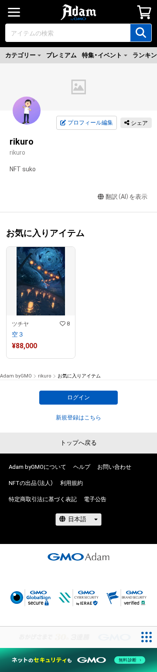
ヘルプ (81, 467)
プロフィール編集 (90, 122)
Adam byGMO (16, 376)
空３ (18, 334)
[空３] (41, 302)
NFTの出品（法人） (31, 483)
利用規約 (71, 483)
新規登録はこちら (78, 417)
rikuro (44, 376)
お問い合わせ (114, 467)
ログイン (78, 397)
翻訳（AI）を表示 (126, 196)
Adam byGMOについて (37, 467)
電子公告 (95, 499)
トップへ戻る (78, 442)
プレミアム (61, 55)
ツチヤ (20, 324)
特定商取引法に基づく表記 (43, 499)
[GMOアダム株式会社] (78, 557)
